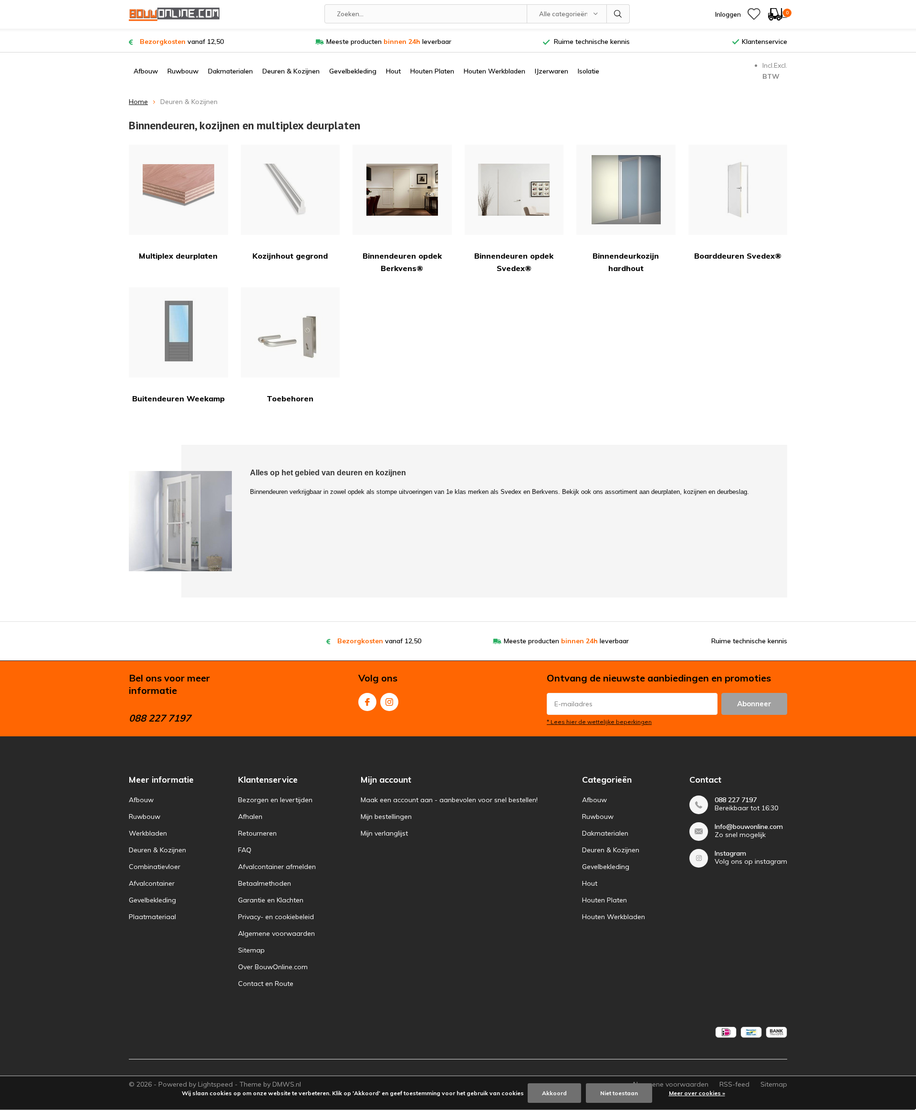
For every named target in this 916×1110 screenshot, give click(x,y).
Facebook (367, 702)
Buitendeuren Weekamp (178, 398)
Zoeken (618, 13)
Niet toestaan (619, 1093)
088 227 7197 (736, 800)
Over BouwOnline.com (273, 967)
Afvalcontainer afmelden (277, 866)
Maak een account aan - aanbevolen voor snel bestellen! (449, 800)
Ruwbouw (182, 71)
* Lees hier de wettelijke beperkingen (599, 721)
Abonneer (754, 703)
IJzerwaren (551, 71)
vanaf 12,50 (182, 41)
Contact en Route (265, 983)
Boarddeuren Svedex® (737, 256)
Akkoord (554, 1093)
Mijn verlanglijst (384, 833)
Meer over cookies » (697, 1093)
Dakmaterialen (230, 71)
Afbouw (146, 71)
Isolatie (588, 71)
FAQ (244, 850)
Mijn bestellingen (386, 816)
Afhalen (250, 816)
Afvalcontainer (152, 883)
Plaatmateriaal (152, 916)
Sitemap (251, 950)
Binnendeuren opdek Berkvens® (402, 262)
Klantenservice (764, 41)
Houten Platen (432, 71)
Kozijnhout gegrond (290, 256)
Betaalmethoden (264, 883)
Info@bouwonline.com (749, 827)
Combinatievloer (154, 866)
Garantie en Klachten (270, 900)
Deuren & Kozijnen (291, 71)
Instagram (389, 702)
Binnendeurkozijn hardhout (626, 262)
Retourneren (257, 833)
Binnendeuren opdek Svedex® (513, 262)
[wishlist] (754, 14)
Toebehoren (290, 398)
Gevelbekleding (352, 71)
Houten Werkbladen (494, 71)
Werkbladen (148, 833)
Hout (393, 71)
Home (138, 101)
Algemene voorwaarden (276, 933)
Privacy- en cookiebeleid (276, 916)
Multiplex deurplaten (178, 256)
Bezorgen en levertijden (275, 800)
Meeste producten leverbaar (388, 41)
